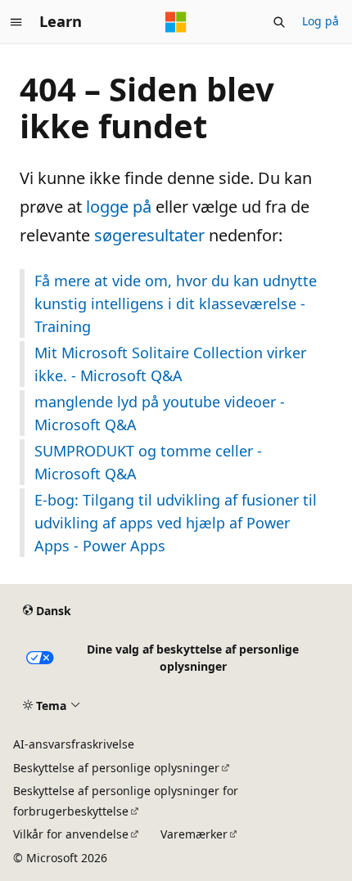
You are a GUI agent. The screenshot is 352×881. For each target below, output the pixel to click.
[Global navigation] (16, 22)
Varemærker (194, 834)
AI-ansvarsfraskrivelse (73, 744)
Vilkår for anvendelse (71, 834)
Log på (320, 21)
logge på (118, 207)
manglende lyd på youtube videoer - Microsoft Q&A (159, 413)
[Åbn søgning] (279, 22)
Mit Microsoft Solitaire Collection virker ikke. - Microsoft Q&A (170, 364)
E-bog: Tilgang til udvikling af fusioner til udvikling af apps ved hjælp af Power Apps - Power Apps (175, 522)
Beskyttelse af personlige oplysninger (116, 767)
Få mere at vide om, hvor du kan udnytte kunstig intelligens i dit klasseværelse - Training (175, 303)
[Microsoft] (176, 22)
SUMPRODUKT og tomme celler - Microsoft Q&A (148, 462)
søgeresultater (149, 235)
